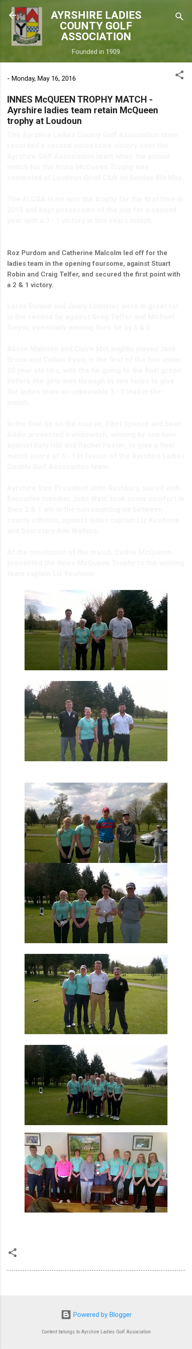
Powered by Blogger (101, 1315)
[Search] (179, 18)
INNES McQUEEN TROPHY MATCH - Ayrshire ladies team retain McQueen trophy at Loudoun (82, 110)
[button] (179, 76)
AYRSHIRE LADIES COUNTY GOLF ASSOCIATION (96, 26)
